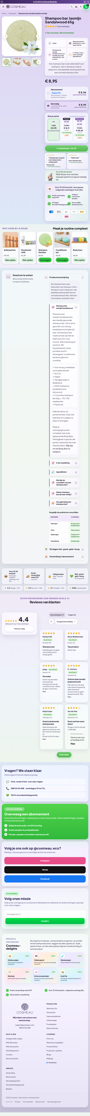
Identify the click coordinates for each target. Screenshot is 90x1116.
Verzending (10, 1073)
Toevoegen (45, 260)
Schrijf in (45, 921)
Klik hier (69, 445)
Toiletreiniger (52, 1020)
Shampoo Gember (42, 251)
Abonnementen (12, 1059)
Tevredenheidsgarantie (15, 1085)
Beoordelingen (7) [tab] (57, 615)
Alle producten (52, 1028)
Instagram (45, 860)
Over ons (50, 1039)
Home (4, 13)
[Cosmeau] (16, 7)
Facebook (45, 879)
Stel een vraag (19, 629)
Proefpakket (51, 1024)
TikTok (45, 870)
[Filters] (51, 621)
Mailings (50, 1059)
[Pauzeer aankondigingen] (84, 1)
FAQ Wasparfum (12, 1051)
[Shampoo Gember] (45, 240)
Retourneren (11, 1077)
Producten (12, 13)
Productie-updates (54, 1051)
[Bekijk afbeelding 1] (6, 62)
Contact (9, 1055)
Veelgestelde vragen (14, 1039)
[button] (86, 6)
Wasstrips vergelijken (55, 1043)
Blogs (49, 1055)
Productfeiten (52, 1047)
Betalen (9, 1089)
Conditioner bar (61, 251)
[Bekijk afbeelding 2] (16, 62)
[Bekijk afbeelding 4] (36, 62)
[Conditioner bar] (62, 240)
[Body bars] (79, 240)
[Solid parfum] (10, 240)
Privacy (18, 1102)
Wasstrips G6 (52, 1008)
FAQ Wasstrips (11, 1043)
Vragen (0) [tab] (72, 615)
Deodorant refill (26, 251)
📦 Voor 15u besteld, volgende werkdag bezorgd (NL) (45, 2)
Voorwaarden (28, 1102)
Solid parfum (10, 250)
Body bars (77, 250)
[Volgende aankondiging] (88, 1)
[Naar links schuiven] (5, 36)
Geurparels (51, 1012)
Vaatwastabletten (54, 1016)
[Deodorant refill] (28, 240)
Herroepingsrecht (13, 1081)
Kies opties (10, 260)
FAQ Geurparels (12, 1047)
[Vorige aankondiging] (1, 1)
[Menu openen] (3, 7)
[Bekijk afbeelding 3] (26, 62)
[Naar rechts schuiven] (38, 36)
